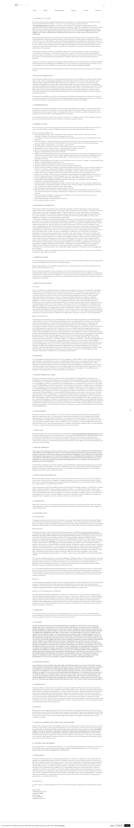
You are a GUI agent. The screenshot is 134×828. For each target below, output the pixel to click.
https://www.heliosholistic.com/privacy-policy (85, 433)
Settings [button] (112, 825)
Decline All (119, 825)
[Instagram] (130, 410)
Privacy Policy (61, 825)
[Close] (132, 825)
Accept (127, 825)
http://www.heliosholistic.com (43, 25)
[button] (103, 5)
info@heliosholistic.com (39, 798)
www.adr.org (52, 541)
